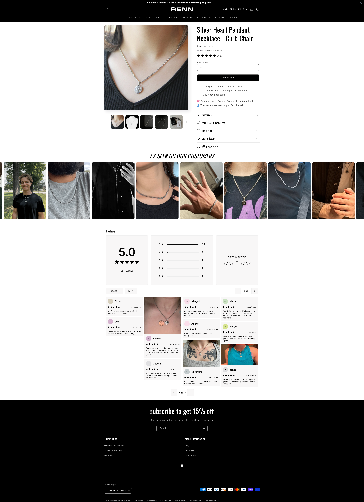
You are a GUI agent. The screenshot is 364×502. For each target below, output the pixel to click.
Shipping (201, 51)
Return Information (113, 450)
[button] (107, 9)
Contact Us (190, 455)
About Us (189, 450)
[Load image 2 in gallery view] (132, 122)
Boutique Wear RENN (118, 500)
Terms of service (180, 500)
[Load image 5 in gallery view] (176, 122)
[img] (206, 56)
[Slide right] (187, 122)
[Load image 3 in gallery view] (146, 122)
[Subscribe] (204, 428)
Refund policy (151, 500)
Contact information (212, 500)
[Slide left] (107, 122)
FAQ (187, 445)
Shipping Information (114, 445)
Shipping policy (196, 500)
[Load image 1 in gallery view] (117, 122)
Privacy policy (165, 500)
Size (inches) (202, 62)
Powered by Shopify (135, 500)
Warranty (108, 455)
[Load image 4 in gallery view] (161, 122)
